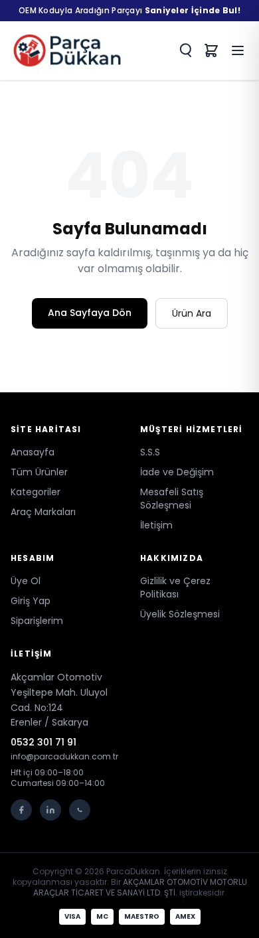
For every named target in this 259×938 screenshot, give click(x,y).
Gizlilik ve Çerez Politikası (175, 587)
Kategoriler (35, 492)
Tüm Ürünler (39, 472)
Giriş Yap (30, 600)
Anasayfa (32, 452)
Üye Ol (26, 580)
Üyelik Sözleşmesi (180, 614)
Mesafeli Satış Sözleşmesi (171, 498)
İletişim (156, 525)
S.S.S (150, 452)
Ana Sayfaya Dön (89, 312)
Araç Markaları (43, 511)
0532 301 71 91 (43, 742)
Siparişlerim (37, 620)
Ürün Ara (191, 313)
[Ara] (184, 50)
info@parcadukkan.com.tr (64, 756)
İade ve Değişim (177, 472)
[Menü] (237, 50)
